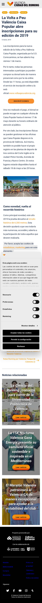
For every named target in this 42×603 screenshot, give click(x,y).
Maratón (5, 562)
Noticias (23, 12)
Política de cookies (32, 578)
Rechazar (21, 346)
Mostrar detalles (28, 326)
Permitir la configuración (21, 339)
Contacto (6, 571)
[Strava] (32, 590)
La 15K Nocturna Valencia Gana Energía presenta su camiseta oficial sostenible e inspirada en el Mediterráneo (21, 447)
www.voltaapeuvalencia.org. (22, 93)
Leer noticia (21, 417)
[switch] (36, 302)
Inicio (5, 12)
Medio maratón (8, 567)
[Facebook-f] (14, 590)
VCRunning (13, 12)
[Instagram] (26, 590)
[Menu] (3, 4)
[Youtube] (20, 590)
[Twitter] (7, 590)
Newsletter (6, 575)
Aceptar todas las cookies (21, 333)
